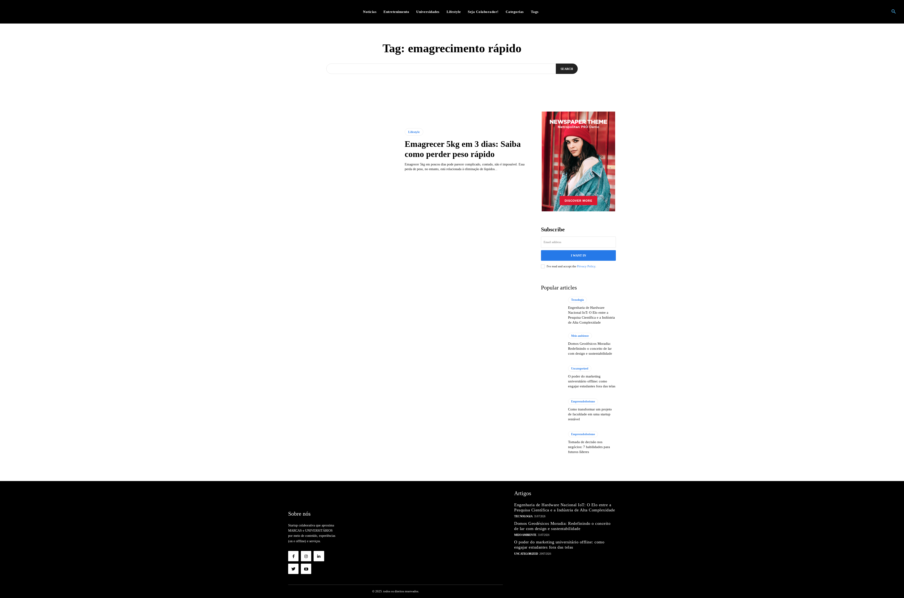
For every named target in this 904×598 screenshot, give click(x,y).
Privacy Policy (586, 266)
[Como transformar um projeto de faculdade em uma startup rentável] (552, 410)
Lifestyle (414, 132)
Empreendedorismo (583, 401)
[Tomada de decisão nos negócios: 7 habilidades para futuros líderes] (552, 442)
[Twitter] (293, 569)
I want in (578, 255)
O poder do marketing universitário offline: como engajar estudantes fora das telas (591, 381)
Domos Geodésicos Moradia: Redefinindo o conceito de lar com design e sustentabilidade (590, 348)
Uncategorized (579, 368)
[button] (893, 11)
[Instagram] (306, 556)
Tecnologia (577, 299)
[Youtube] (306, 569)
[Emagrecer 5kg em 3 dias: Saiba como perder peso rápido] (343, 150)
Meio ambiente (580, 335)
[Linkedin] (319, 556)
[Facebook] (293, 556)
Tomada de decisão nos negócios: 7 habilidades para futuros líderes (589, 447)
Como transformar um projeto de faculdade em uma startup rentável (590, 414)
